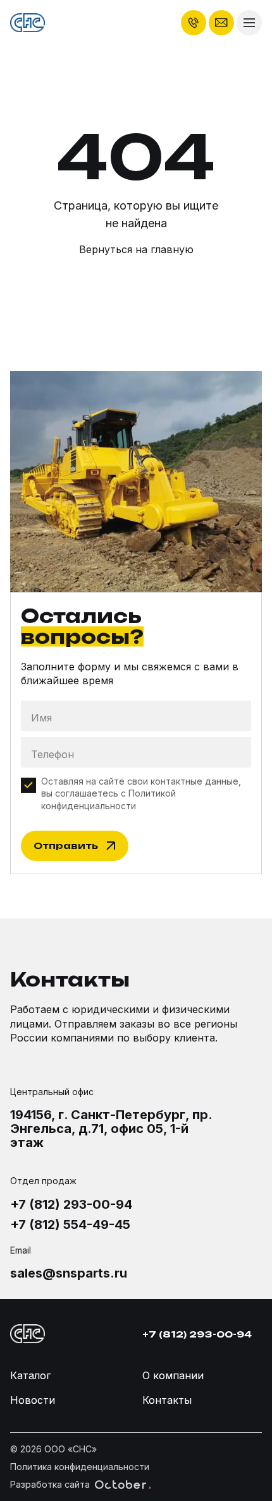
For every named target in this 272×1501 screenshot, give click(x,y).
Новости (32, 1400)
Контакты (167, 1400)
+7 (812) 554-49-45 (70, 1224)
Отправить (66, 845)
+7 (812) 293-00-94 (71, 1204)
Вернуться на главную (136, 249)
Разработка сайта (50, 1484)
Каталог (30, 1375)
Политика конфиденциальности (79, 1466)
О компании (173, 1375)
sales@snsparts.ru (68, 1273)
